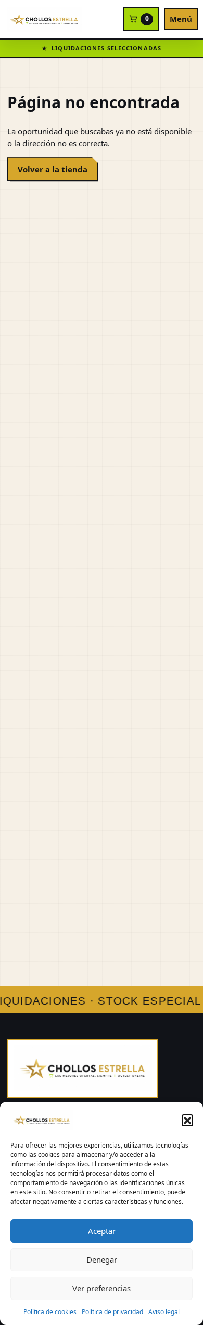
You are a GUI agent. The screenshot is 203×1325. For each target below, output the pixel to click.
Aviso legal (164, 1311)
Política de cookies (50, 1311)
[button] (187, 1120)
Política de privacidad (112, 1311)
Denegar (101, 1259)
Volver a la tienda (52, 169)
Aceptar (102, 1231)
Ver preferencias (101, 1288)
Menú (181, 19)
